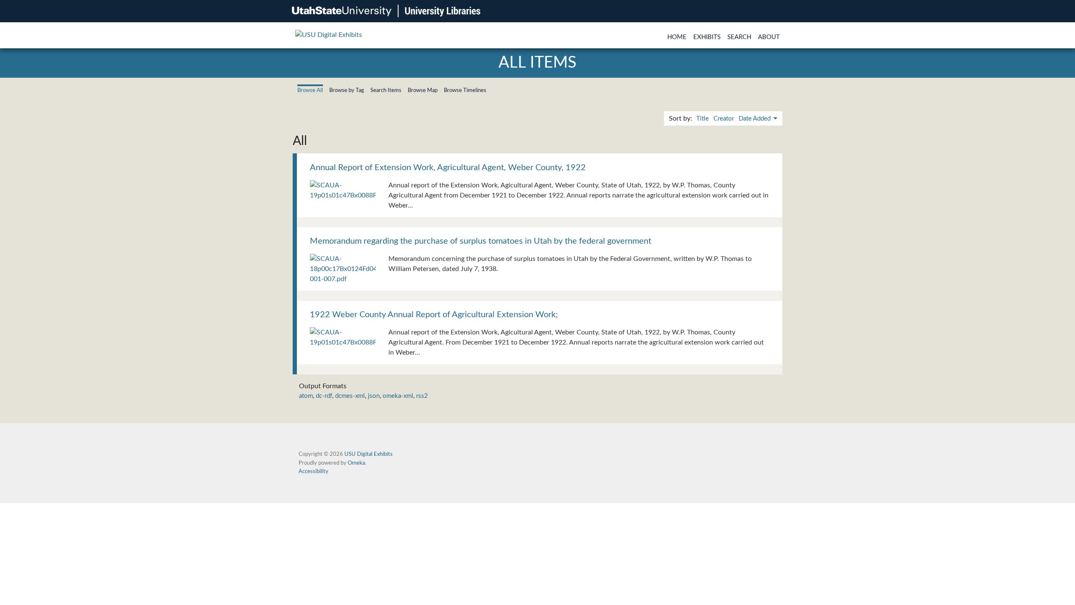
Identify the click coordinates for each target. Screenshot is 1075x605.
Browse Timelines (465, 90)
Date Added (755, 119)
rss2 (422, 396)
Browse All (310, 90)
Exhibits (707, 37)
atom (306, 396)
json (374, 396)
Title (702, 119)
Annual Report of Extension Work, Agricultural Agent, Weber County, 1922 (448, 167)
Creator (723, 119)
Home (677, 37)
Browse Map (423, 90)
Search (739, 37)
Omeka (356, 463)
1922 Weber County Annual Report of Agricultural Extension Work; (434, 314)
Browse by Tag (346, 90)
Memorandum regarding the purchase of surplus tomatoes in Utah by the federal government (480, 241)
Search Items (385, 90)
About (769, 37)
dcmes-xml (350, 396)
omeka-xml (398, 396)
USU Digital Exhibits (368, 454)
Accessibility (313, 471)
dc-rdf (324, 396)
